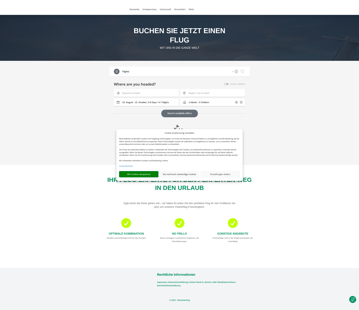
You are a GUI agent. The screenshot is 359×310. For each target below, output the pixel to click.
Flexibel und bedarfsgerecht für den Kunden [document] (126, 238)
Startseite (134, 9)
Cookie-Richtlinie (126, 166)
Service (208, 282)
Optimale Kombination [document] (126, 233)
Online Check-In (196, 282)
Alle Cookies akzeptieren (138, 174)
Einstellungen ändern (220, 174)
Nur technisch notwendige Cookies (179, 174)
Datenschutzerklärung (178, 282)
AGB (215, 282)
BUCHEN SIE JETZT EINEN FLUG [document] (179, 35)
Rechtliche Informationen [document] (176, 274)
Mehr (191, 9)
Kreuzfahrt (180, 9)
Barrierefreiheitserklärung (168, 285)
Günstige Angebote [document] (232, 233)
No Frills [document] (179, 233)
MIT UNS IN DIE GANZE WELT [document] (179, 47)
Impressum (162, 282)
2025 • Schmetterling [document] (180, 300)
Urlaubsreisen (149, 9)
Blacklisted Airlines (226, 282)
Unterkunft (165, 9)
